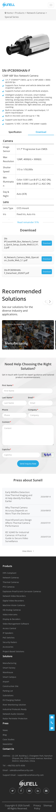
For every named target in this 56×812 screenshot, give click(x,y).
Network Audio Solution (13, 714)
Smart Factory (9, 667)
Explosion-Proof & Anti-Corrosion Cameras (22, 591)
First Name (7, 385)
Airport (6, 681)
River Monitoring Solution (14, 704)
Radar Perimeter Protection (15, 718)
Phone (5, 409)
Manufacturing (9, 663)
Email (31, 397)
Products (19, 12)
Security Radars (10, 642)
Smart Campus (9, 677)
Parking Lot (8, 691)
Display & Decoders (11, 619)
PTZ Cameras (9, 587)
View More (27, 551)
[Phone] (52, 722)
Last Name (7, 397)
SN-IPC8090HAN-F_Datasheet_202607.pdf (16, 272)
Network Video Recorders (14, 596)
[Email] (52, 717)
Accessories (8, 647)
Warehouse (8, 672)
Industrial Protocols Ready (15, 709)
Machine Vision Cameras (14, 605)
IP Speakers (8, 633)
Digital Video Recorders (13, 600)
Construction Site (10, 686)
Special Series (12, 16)
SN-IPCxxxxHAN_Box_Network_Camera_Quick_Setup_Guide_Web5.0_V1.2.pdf (21, 243)
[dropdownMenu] (51, 5)
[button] (50, 301)
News (5, 730)
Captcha (6, 449)
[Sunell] (8, 5)
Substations (8, 695)
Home (10, 12)
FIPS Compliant (9, 573)
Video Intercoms (10, 614)
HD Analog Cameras (12, 610)
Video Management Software (16, 623)
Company (33, 409)
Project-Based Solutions (13, 651)
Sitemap (47, 805)
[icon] (12, 791)
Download (47, 243)
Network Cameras (36, 12)
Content (6, 422)
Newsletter (8, 744)
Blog (5, 735)
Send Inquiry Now (28, 463)
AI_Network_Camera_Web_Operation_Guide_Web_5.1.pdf (21, 259)
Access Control (9, 628)
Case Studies (8, 739)
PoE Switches (9, 637)
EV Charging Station (12, 700)
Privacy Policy (37, 807)
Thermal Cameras (11, 582)
